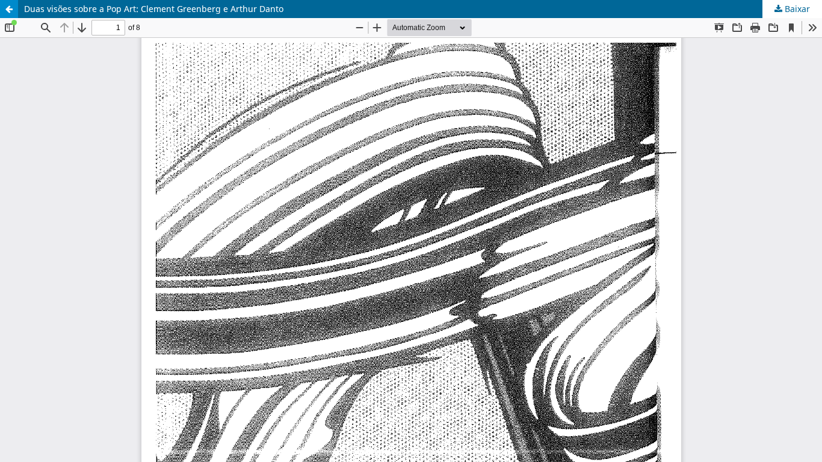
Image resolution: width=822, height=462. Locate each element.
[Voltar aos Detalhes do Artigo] (9, 9)
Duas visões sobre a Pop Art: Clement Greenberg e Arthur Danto (153, 8)
